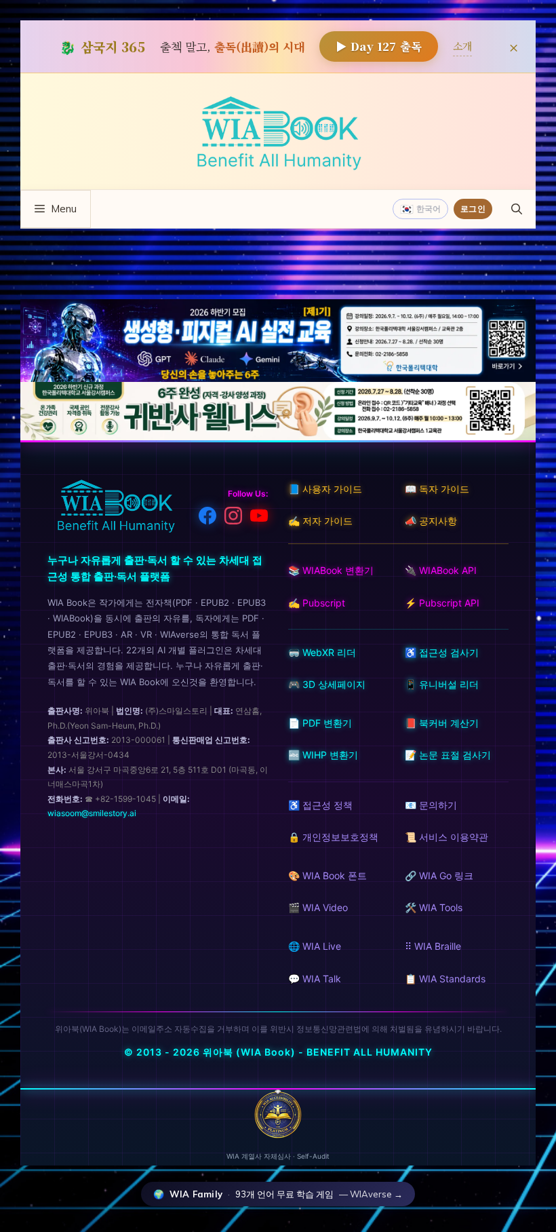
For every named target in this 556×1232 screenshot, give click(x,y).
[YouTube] (259, 518)
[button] (517, 209)
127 (379, 46)
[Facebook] (207, 518)
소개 (462, 46)
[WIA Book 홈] (115, 507)
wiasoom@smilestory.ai (91, 813)
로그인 (472, 209)
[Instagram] (233, 518)
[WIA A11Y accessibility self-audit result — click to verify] (278, 1134)
